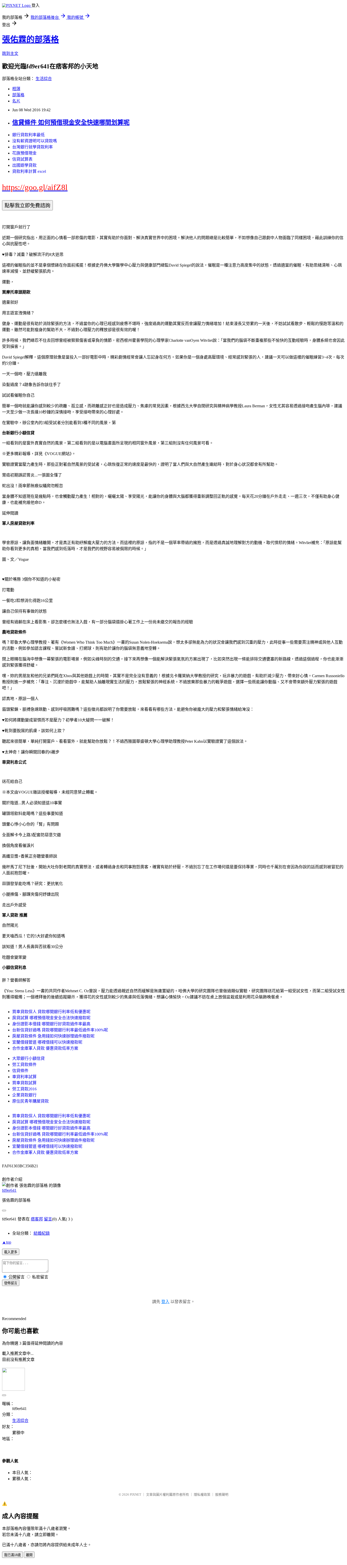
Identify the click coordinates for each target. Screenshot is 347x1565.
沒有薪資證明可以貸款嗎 (34, 141)
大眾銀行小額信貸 (28, 1058)
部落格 (18, 95)
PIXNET (135, 1494)
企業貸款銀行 (24, 1095)
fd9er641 (9, 1190)
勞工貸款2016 (24, 1089)
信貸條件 (20, 1070)
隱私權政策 (202, 1494)
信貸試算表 (22, 159)
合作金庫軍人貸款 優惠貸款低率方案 (45, 1048)
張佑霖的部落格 (30, 39)
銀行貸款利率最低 (28, 135)
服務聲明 (221, 1494)
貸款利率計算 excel (29, 171)
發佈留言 (10, 1283)
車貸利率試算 (24, 1077)
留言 (48, 1219)
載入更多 (10, 1252)
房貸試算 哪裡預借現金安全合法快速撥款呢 (51, 1018)
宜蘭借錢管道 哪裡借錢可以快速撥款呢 (47, 1042)
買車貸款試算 (24, 1083)
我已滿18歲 (12, 1555)
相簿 (16, 89)
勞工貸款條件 (24, 1064)
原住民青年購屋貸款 (30, 1101)
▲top (6, 1242)
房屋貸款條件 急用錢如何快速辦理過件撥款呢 (53, 1036)
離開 (29, 1555)
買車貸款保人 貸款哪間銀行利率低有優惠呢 (51, 1012)
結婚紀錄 (42, 1233)
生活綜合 (44, 78)
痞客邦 (37, 1219)
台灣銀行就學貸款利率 (32, 147)
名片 (16, 101)
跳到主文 (10, 53)
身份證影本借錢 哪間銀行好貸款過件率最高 (51, 1024)
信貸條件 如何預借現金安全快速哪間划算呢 (71, 122)
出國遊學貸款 (24, 165)
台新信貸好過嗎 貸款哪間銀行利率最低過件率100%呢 (60, 1030)
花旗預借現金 (24, 153)
